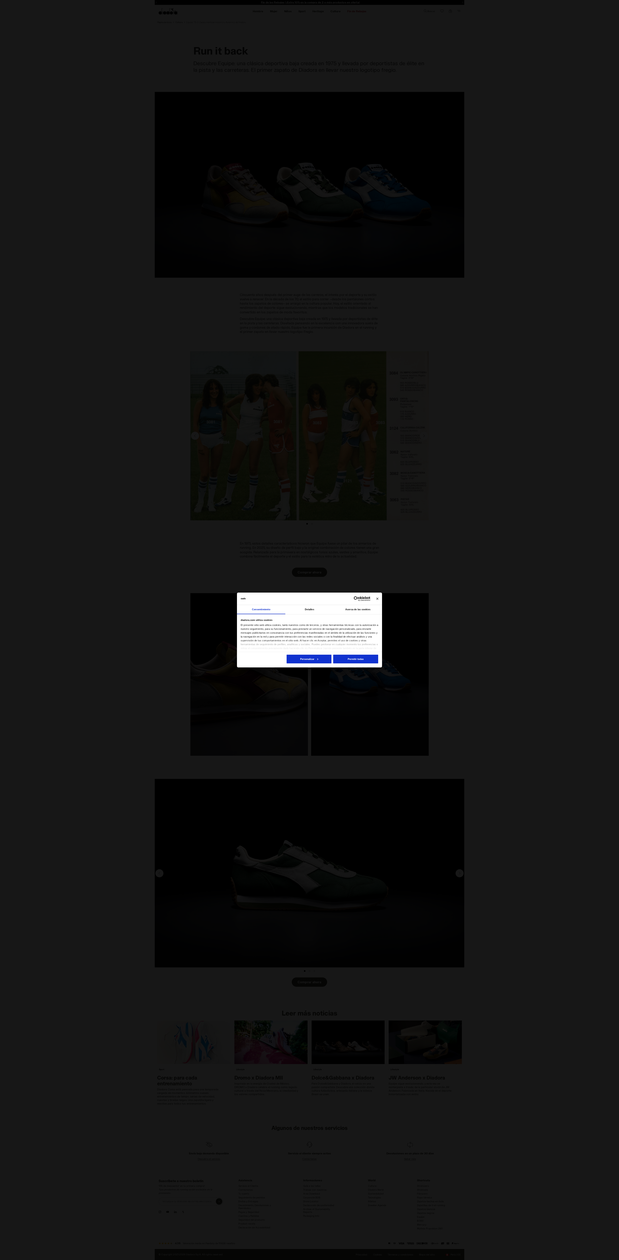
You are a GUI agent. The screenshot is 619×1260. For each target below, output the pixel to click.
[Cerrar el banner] (377, 599)
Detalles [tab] (309, 609)
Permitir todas (356, 658)
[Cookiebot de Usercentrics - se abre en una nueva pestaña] (356, 598)
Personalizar (307, 658)
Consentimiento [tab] (261, 609)
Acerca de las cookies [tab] (357, 609)
